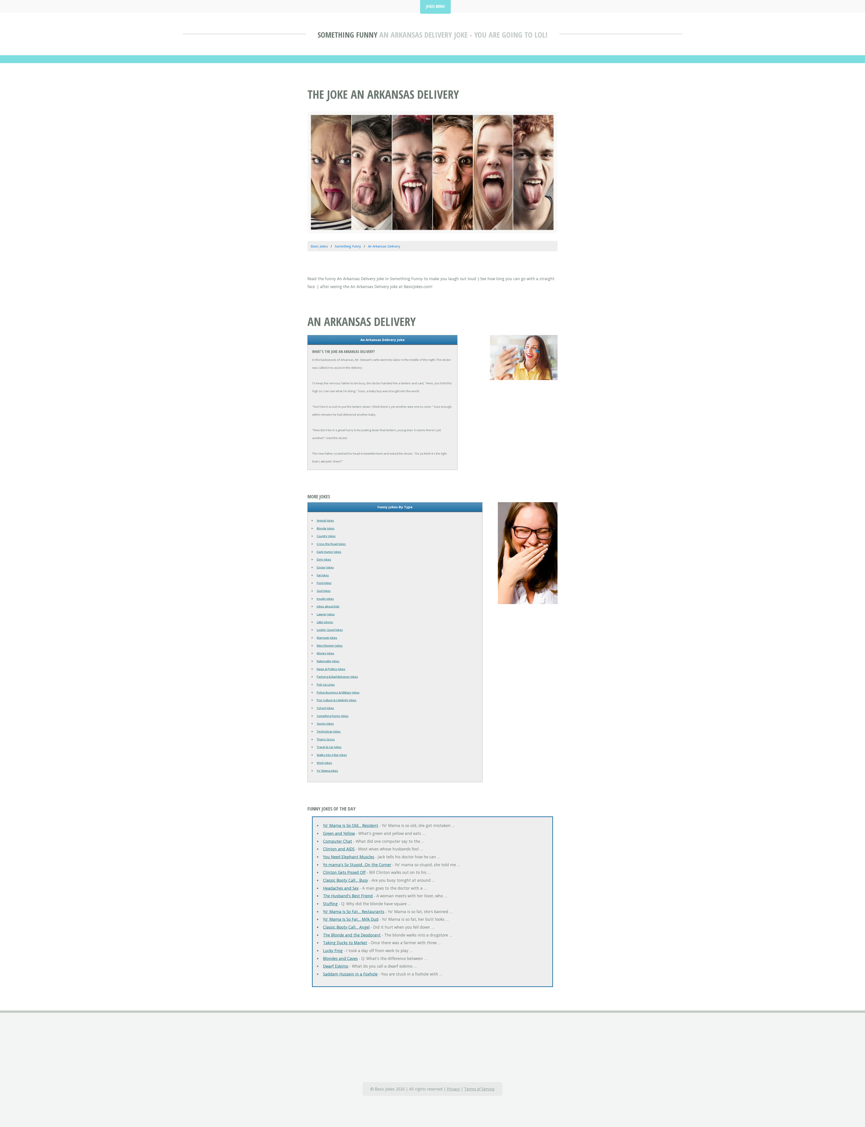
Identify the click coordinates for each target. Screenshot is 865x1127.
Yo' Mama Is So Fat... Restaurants (353, 911)
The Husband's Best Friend (348, 895)
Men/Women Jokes (330, 646)
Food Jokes (324, 583)
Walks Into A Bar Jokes (332, 755)
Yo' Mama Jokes (327, 771)
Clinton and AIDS (339, 849)
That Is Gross (326, 739)
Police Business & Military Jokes (338, 692)
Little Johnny (325, 622)
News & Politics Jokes (331, 669)
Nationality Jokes (328, 661)
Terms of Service (479, 1089)
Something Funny (347, 34)
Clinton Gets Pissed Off (344, 872)
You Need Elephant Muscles (348, 856)
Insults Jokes (325, 599)
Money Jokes (325, 653)
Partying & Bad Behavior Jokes (337, 677)
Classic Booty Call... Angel (346, 927)
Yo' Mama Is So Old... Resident (350, 825)
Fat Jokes (323, 575)
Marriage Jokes (327, 638)
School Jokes (325, 708)
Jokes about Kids (328, 606)
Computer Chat (337, 841)
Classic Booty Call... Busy (345, 880)
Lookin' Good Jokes (330, 630)
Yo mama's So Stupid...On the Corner (357, 864)
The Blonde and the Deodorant (352, 935)
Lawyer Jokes (326, 614)
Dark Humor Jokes (329, 552)
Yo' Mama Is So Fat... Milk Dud (350, 919)
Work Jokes (324, 763)
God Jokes (324, 591)
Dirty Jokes (324, 559)
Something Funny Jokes (332, 716)
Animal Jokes (325, 520)
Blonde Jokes (326, 528)
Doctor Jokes (325, 567)
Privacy (453, 1089)
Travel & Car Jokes (329, 747)
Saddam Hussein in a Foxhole (350, 974)
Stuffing (330, 903)
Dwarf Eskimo (335, 966)
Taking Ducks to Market (345, 942)
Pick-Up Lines (326, 685)
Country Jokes (326, 536)
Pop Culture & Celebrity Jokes (336, 700)
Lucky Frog (333, 950)
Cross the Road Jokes (331, 544)
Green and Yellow (339, 833)
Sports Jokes (325, 724)
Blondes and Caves (340, 958)
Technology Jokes (329, 731)
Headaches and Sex (341, 888)
